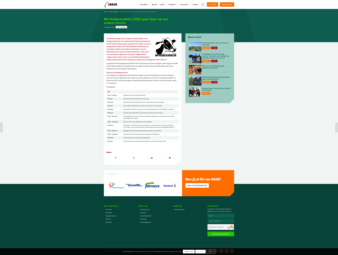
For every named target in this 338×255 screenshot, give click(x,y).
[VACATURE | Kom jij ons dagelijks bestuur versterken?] (1, 127)
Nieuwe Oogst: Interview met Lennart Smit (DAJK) (216, 89)
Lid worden (212, 4)
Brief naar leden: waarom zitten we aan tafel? (215, 44)
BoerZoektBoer (227, 4)
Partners (108, 219)
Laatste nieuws (144, 209)
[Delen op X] (134, 157)
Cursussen (143, 219)
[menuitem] (145, 4)
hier (108, 83)
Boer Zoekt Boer (180, 209)
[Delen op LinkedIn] (152, 157)
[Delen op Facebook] (116, 157)
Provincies (109, 213)
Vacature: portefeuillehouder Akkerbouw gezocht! (213, 67)
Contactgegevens (145, 222)
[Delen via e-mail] (170, 157)
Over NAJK (109, 209)
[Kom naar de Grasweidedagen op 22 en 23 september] (336, 127)
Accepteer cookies (188, 251)
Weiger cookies (200, 251)
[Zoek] (203, 4)
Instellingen (210, 251)
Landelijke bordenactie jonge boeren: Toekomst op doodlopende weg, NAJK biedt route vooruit (215, 56)
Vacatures (109, 222)
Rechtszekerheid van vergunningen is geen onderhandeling (216, 78)
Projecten (143, 213)
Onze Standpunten (145, 216)
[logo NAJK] (111, 4)
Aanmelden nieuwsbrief (220, 234)
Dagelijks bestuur (111, 216)
